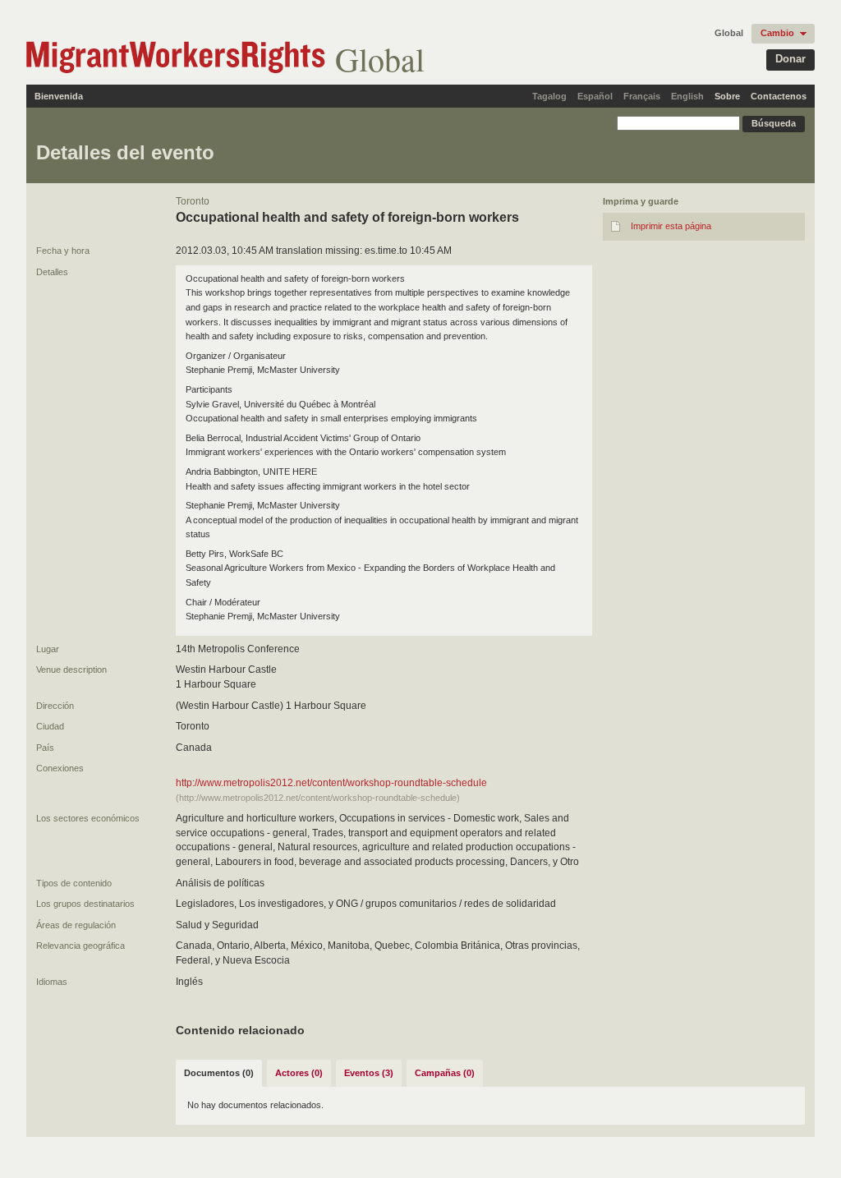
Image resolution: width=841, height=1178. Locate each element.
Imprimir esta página (671, 226)
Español (595, 96)
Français (641, 96)
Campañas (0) (445, 1073)
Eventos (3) (368, 1073)
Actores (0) (299, 1073)
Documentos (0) (219, 1073)
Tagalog (549, 96)
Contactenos (779, 96)
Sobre (727, 96)
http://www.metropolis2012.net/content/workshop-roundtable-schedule (331, 783)
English (687, 96)
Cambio (777, 33)
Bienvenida (58, 96)
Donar (790, 59)
